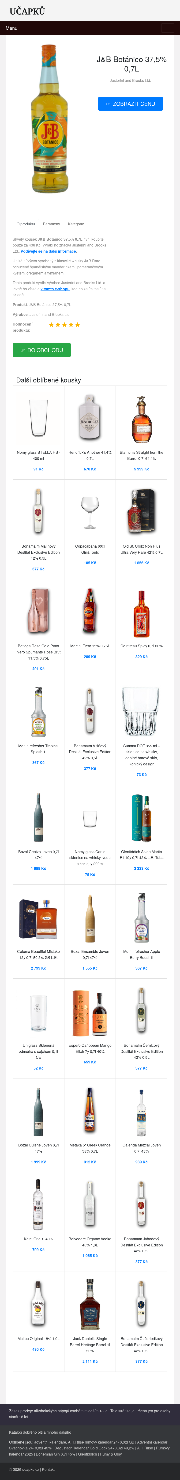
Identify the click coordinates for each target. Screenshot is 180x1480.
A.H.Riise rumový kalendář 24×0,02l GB (101, 1442)
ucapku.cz (30, 1469)
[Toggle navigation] (167, 28)
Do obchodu (45, 350)
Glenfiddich (87, 1454)
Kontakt (48, 1469)
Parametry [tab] (51, 224)
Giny (118, 1454)
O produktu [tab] (26, 224)
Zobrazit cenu (134, 103)
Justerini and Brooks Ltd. (130, 80)
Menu (11, 27)
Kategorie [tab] (76, 224)
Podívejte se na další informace (48, 251)
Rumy (105, 1454)
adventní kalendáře (50, 1442)
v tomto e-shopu (55, 288)
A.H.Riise (145, 1448)
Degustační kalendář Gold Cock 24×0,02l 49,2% (94, 1448)
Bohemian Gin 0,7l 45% (55, 1454)
